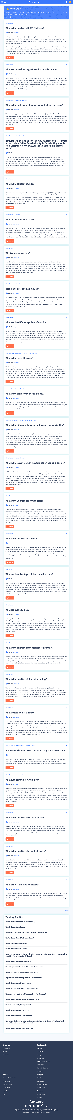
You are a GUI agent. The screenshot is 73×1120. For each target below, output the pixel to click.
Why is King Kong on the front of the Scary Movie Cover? (24, 967)
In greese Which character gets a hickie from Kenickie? (24, 978)
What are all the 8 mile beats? (20, 219)
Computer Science (42, 1068)
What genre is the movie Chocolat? (22, 884)
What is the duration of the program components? (29, 647)
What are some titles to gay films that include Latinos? (32, 69)
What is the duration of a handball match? (26, 851)
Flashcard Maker (7, 1084)
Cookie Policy (41, 1094)
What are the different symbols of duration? (26, 322)
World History (41, 1058)
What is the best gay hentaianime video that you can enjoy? (34, 105)
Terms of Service (42, 1084)
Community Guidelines (9, 1078)
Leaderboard (6, 1048)
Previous (7, 910)
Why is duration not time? (18, 253)
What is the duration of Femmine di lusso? (19, 1028)
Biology (39, 1055)
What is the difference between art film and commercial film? (35, 425)
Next (67, 910)
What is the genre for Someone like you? (25, 393)
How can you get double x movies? (22, 288)
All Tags (5, 1051)
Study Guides (6, 1088)
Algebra (39, 1048)
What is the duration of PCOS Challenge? (25, 28)
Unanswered (6, 1055)
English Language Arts (43, 1061)
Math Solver (6, 1091)
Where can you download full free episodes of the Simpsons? (26, 994)
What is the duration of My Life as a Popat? (20, 938)
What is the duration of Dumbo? (16, 949)
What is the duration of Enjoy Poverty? (18, 961)
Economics (40, 1071)
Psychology (40, 1065)
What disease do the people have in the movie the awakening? (26, 933)
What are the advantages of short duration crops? (29, 574)
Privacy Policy (41, 1088)
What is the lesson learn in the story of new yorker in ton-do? (35, 463)
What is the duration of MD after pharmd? (25, 817)
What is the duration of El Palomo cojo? (19, 1016)
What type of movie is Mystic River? (22, 779)
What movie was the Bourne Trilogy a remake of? (22, 989)
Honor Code (6, 1081)
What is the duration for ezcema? (21, 538)
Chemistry (40, 1051)
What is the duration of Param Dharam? (18, 983)
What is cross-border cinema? (20, 712)
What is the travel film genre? (19, 358)
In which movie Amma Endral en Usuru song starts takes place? (36, 750)
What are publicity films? (17, 610)
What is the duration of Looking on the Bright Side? (22, 999)
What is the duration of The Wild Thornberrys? (21, 922)
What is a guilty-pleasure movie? (16, 943)
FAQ (4, 1094)
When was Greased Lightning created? (18, 1005)
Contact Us (40, 1081)
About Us (40, 1078)
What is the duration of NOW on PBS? (18, 1010)
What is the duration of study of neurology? (26, 679)
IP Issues (39, 1097)
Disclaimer (40, 1091)
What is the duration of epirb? (20, 184)
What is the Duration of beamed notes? (24, 500)
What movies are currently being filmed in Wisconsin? (23, 972)
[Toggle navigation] (2, 2)
